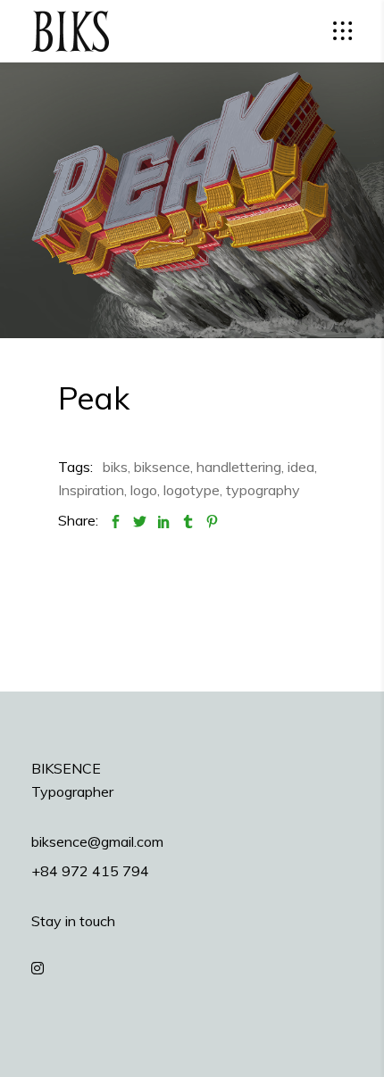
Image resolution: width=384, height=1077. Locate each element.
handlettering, (240, 467)
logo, (145, 490)
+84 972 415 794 (90, 871)
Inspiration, (92, 490)
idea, (302, 467)
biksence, (163, 467)
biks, (116, 467)
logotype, (192, 490)
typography (263, 490)
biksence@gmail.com (97, 841)
